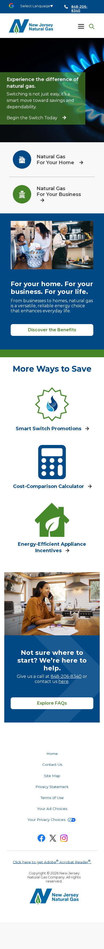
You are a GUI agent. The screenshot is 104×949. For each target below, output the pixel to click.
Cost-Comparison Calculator (49, 486)
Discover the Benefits (52, 329)
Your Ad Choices (52, 808)
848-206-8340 (66, 676)
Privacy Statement (52, 787)
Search (91, 26)
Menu (81, 26)
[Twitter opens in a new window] (52, 839)
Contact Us (52, 764)
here (63, 681)
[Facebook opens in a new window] (41, 839)
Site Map (52, 776)
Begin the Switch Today (32, 117)
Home (52, 753)
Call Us (76, 7)
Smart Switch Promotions (49, 429)
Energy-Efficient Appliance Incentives (52, 547)
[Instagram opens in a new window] (64, 839)
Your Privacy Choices (46, 819)
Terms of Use (52, 798)
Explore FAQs (52, 703)
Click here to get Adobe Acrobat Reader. (52, 861)
